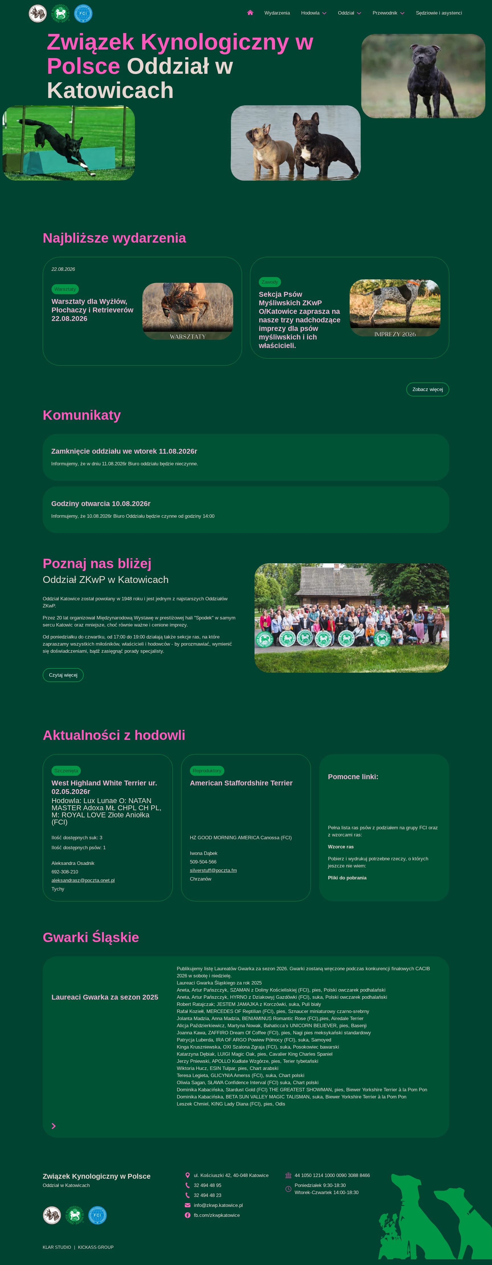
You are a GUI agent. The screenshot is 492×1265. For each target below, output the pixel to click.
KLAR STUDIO (57, 1247)
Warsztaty (65, 289)
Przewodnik (385, 13)
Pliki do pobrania (347, 878)
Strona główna (250, 14)
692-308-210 (65, 872)
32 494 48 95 (207, 1185)
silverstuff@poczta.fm (213, 870)
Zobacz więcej (428, 389)
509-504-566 (203, 862)
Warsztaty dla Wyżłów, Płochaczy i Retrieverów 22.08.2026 (92, 309)
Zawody (270, 282)
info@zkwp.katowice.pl (218, 1205)
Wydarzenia (277, 13)
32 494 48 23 (207, 1195)
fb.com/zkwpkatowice (217, 1215)
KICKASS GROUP (96, 1247)
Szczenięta (66, 770)
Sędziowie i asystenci (439, 13)
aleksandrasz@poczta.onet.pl (83, 880)
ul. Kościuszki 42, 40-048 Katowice (231, 1175)
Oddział (346, 13)
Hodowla (310, 13)
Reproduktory (207, 770)
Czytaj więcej (63, 675)
